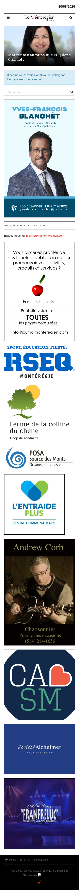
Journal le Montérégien (55, 870)
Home (12, 859)
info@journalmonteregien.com (45, 235)
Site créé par (30, 875)
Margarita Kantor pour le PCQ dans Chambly (39, 57)
